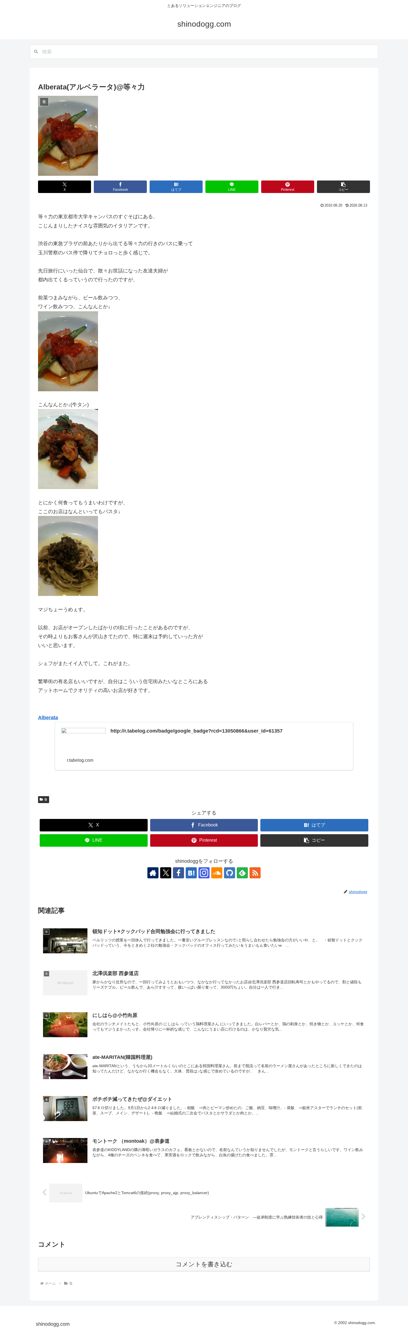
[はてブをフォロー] (191, 872)
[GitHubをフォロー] (229, 872)
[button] (343, 187)
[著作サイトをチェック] (152, 872)
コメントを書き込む (204, 1264)
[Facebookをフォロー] (178, 872)
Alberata (48, 717)
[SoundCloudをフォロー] (216, 872)
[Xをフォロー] (165, 872)
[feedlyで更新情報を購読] (242, 872)
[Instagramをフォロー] (204, 872)
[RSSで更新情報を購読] (255, 872)
